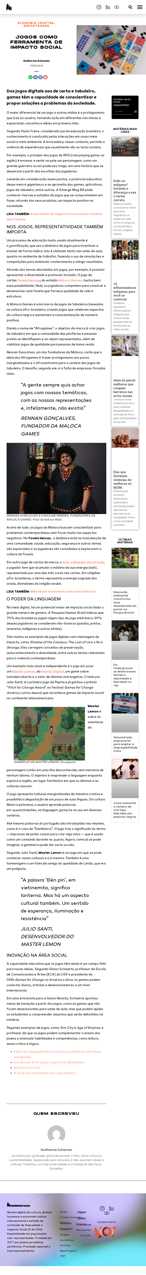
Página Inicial (81, 1212)
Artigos (64, 1234)
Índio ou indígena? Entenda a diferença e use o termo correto (124, 190)
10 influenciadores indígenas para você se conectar (124, 291)
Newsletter (83, 1230)
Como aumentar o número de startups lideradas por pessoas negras (125, 810)
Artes (63, 1212)
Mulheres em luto (27, 1068)
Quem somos (81, 1218)
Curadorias (67, 1240)
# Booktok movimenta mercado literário (44, 1073)
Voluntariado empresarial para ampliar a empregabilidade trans (125, 744)
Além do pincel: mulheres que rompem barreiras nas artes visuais (124, 388)
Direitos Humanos (66, 1223)
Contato (85, 1235)
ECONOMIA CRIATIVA (36, 23)
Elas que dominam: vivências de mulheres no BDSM (122, 479)
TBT (63, 1256)
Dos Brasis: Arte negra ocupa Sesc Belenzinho (49, 1063)
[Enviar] (135, 112)
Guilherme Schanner (36, 61)
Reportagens (68, 1251)
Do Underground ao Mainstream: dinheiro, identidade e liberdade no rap (124, 675)
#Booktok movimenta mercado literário (63, 592)
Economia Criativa (66, 1229)
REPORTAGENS (36, 26)
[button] (130, 7)
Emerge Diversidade (83, 1224)
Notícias (65, 1245)
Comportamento (68, 1217)
